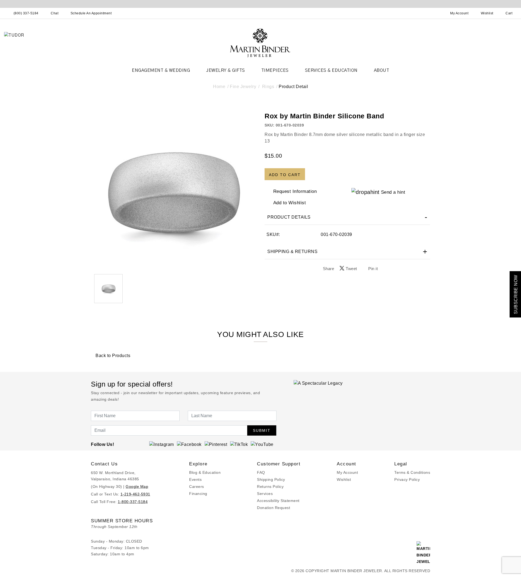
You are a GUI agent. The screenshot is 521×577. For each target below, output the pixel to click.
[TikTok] (239, 444)
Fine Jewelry (243, 86)
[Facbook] (189, 444)
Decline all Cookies (223, 324)
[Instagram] (161, 444)
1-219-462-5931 (135, 494)
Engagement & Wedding (161, 70)
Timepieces (275, 70)
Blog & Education (205, 472)
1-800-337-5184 (133, 502)
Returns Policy (270, 486)
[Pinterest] (216, 444)
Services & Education (331, 70)
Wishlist (344, 479)
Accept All (297, 324)
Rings (268, 86)
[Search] (435, 13)
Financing (198, 493)
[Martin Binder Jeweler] (260, 42)
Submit (262, 430)
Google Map (137, 486)
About (381, 70)
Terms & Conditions (412, 472)
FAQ (261, 472)
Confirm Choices (260, 324)
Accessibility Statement (278, 500)
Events (195, 479)
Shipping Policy (271, 479)
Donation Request (273, 507)
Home (219, 86)
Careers (196, 486)
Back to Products (112, 355)
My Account (347, 472)
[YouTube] (262, 444)
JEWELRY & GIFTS (225, 70)
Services (265, 493)
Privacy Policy (407, 479)
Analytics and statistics (226, 312)
